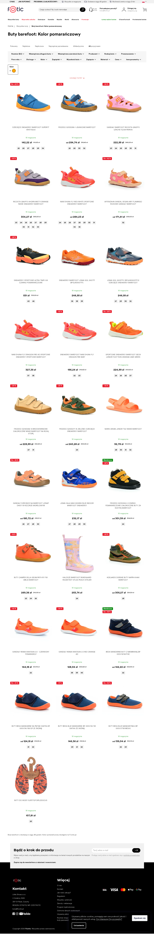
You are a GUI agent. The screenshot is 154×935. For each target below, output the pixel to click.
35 (79, 227)
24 (116, 148)
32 (84, 148)
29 (38, 148)
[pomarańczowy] (13, 70)
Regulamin (61, 896)
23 (111, 148)
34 (43, 148)
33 (38, 227)
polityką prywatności (132, 855)
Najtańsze (26, 46)
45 (33, 301)
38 (77, 301)
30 (79, 148)
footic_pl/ (17, 914)
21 (28, 747)
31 (135, 148)
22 (74, 376)
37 (28, 376)
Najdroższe (39, 46)
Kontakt (60, 889)
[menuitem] (13, 19)
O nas (12, 2)
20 (72, 747)
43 (28, 301)
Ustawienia (79, 925)
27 (28, 148)
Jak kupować (24, 2)
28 (33, 148)
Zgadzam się (140, 918)
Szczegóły (29, 121)
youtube (24, 914)
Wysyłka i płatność (64, 900)
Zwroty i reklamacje (64, 903)
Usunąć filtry (76, 78)
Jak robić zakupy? (64, 893)
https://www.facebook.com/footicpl (14, 914)
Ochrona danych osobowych (68, 911)
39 (82, 301)
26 (23, 148)
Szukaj (82, 9)
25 (18, 148)
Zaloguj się (136, 850)
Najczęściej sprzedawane (58, 46)
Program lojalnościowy (45, 2)
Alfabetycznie (78, 46)
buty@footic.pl (18, 909)
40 (82, 673)
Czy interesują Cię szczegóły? (109, 919)
